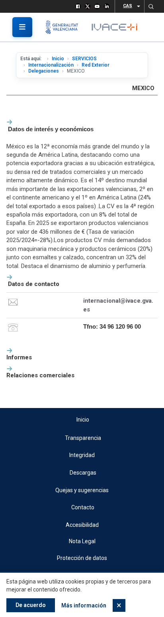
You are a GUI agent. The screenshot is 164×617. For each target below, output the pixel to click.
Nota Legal (82, 541)
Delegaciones (43, 71)
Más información (83, 605)
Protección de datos (82, 558)
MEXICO (143, 88)
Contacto (82, 507)
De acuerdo (31, 605)
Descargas (83, 472)
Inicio (58, 58)
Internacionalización (51, 65)
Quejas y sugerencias (82, 490)
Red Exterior (95, 65)
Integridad (82, 455)
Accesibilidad (82, 525)
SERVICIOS (84, 58)
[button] (151, 6)
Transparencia (83, 438)
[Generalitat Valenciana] (64, 27)
